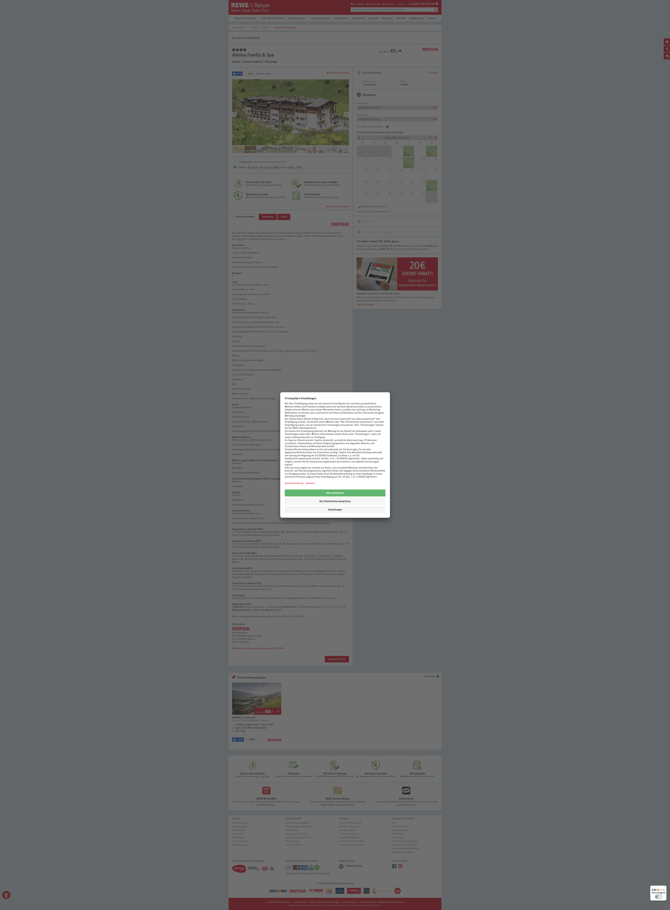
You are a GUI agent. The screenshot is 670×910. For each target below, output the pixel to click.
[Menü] (664, 888)
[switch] (658, 897)
